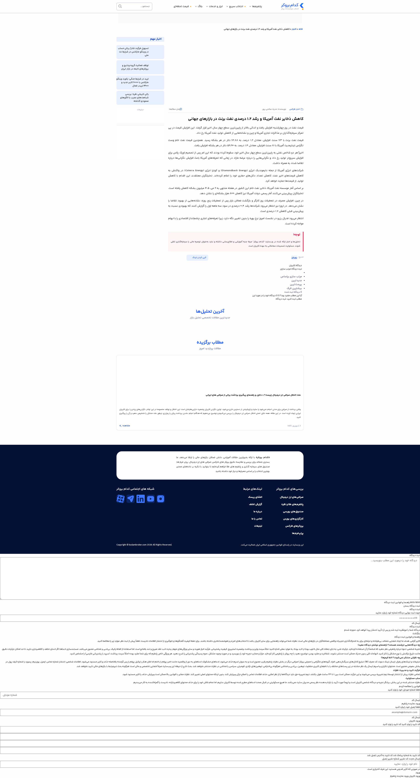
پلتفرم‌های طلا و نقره (292, 504)
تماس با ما (257, 519)
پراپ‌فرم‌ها (298, 533)
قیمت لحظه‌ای (181, 6)
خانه (301, 29)
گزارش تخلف (255, 504)
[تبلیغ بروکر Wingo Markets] (210, 22)
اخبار (294, 29)
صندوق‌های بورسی (293, 512)
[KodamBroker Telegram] (130, 499)
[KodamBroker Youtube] (151, 499)
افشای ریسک (255, 497)
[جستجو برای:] (134, 6)
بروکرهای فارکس (294, 526)
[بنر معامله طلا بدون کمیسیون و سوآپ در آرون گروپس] (140, 134)
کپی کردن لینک (199, 257)
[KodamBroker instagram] (161, 499)
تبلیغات (258, 526)
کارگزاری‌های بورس (293, 519)
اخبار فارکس (294, 109)
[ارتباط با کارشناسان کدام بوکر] (10, 768)
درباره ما (257, 512)
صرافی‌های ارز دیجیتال (292, 497)
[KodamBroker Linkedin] (140, 499)
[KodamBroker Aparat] (120, 499)
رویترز (294, 257)
